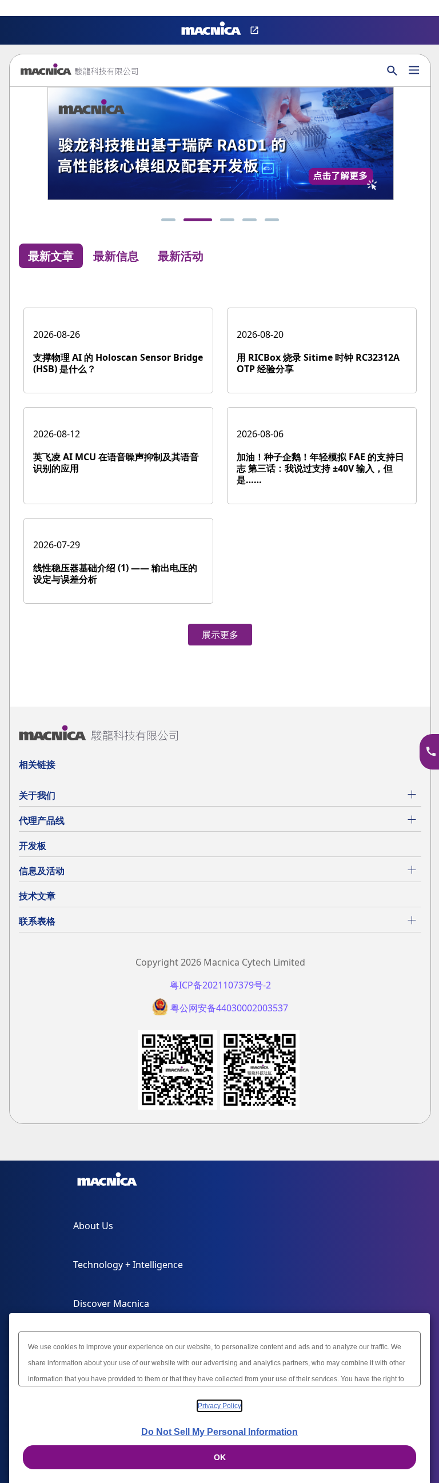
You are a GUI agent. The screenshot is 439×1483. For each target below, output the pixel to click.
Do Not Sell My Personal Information (219, 1432)
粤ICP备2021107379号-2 (220, 985)
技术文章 (37, 896)
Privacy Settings (27, 9)
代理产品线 (42, 820)
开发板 (32, 845)
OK (220, 1457)
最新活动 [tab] (180, 256)
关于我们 (37, 795)
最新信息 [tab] (116, 256)
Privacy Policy (219, 1406)
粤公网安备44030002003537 (229, 1008)
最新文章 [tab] (51, 256)
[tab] (168, 219)
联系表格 (37, 921)
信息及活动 (42, 870)
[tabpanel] (220, 465)
